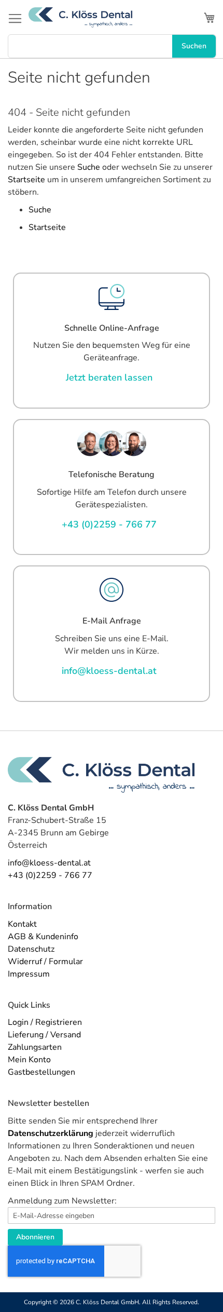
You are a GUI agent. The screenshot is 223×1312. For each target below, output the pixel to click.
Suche (88, 167)
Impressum (29, 974)
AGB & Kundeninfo (43, 936)
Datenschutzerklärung (50, 1133)
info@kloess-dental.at (49, 863)
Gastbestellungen (41, 1072)
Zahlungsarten (35, 1047)
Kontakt (22, 924)
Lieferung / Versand (44, 1034)
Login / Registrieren (45, 1022)
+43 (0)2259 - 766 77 (50, 875)
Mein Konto (29, 1059)
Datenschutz (31, 949)
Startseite (26, 179)
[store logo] (80, 17)
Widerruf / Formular (45, 961)
